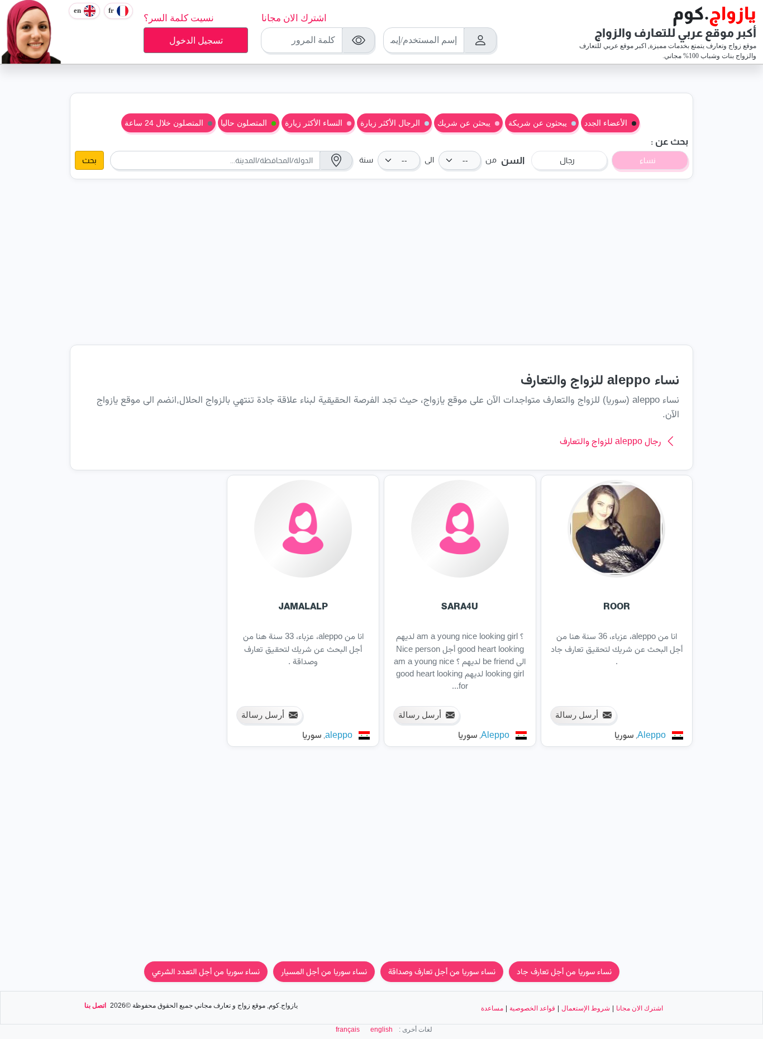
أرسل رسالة (576, 714)
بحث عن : (669, 141)
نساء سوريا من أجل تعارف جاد (564, 971)
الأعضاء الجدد (605, 122)
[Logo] (32, 31)
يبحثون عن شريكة (537, 122)
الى (429, 160)
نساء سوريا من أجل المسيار (324, 971)
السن (512, 160)
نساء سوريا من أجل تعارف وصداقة (441, 971)
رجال (567, 160)
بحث (89, 160)
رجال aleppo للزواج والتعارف (610, 441)
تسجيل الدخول (196, 40)
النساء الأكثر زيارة (313, 122)
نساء (648, 160)
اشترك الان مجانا (294, 18)
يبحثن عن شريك (463, 122)
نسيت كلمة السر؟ (179, 18)
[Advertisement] (381, 262)
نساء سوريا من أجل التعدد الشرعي (206, 971)
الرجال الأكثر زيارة (390, 122)
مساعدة (492, 1008)
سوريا (624, 735)
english (381, 1029)
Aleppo (651, 735)
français (348, 1029)
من (491, 160)
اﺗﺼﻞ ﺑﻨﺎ (95, 1005)
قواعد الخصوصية (532, 1008)
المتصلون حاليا (244, 122)
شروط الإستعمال (585, 1008)
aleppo (338, 735)
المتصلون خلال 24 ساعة (164, 122)
